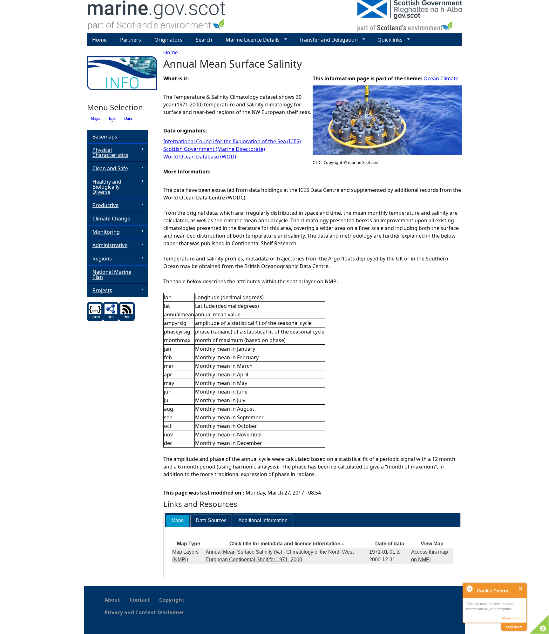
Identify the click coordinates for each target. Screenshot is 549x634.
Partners (130, 39)
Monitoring (103, 232)
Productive (103, 205)
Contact (140, 599)
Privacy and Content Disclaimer (144, 612)
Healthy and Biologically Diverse (104, 186)
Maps (95, 118)
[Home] (157, 16)
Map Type (188, 543)
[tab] (177, 521)
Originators (168, 39)
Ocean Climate (441, 78)
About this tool (512, 618)
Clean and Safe (107, 168)
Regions (99, 258)
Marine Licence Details (250, 40)
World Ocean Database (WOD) (199, 156)
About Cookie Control (469, 588)
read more (514, 626)
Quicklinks (387, 40)
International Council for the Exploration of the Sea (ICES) (232, 141)
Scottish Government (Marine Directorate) (214, 148)
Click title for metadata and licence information (285, 543)
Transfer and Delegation (326, 40)
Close (521, 589)
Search (204, 39)
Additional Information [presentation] (263, 520)
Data (128, 118)
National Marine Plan (111, 274)
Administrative (107, 245)
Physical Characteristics (107, 152)
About (112, 599)
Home (170, 52)
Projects (99, 290)
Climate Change (111, 218)
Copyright (171, 599)
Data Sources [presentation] (211, 520)
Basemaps (104, 136)
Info (114, 118)
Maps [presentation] (177, 520)
